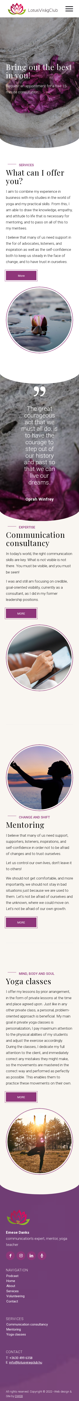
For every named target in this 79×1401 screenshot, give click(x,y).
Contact (12, 1262)
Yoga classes (16, 1295)
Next (63, 419)
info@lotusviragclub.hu (25, 1323)
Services (12, 1252)
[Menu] (67, 8)
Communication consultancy (27, 1285)
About (10, 1246)
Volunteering (15, 1257)
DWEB (19, 1356)
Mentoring (13, 1290)
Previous (15, 419)
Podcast (12, 1236)
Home (10, 1241)
